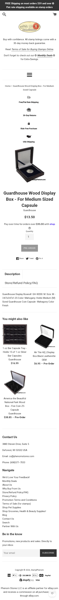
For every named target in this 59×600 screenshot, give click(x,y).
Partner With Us (10, 526)
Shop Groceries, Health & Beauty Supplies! (24, 511)
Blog (4, 515)
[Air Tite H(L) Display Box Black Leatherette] (44, 336)
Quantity (29, 231)
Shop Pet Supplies (11, 507)
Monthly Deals (9, 481)
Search (6, 522)
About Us (7, 484)
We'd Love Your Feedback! (16, 477)
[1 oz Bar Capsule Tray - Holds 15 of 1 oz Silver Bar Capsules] (14, 334)
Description (12, 274)
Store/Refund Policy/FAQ (21, 283)
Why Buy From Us (11, 488)
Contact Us (8, 518)
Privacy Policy (9, 496)
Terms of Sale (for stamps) (16, 503)
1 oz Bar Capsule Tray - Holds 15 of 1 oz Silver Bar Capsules (15, 352)
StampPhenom (37, 570)
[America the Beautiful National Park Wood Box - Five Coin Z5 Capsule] (14, 382)
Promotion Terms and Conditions (19, 500)
